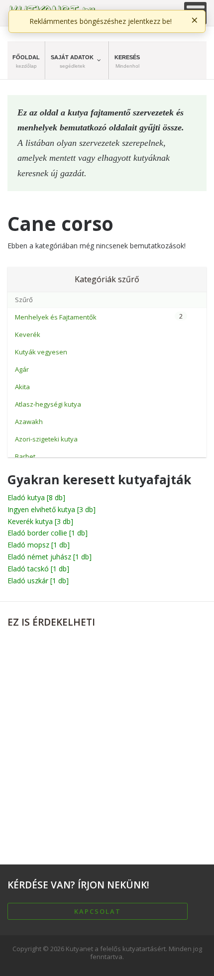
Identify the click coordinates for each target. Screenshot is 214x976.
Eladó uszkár (38, 580)
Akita (22, 386)
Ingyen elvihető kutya (51, 509)
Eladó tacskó (38, 568)
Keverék (27, 334)
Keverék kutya (40, 521)
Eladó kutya (36, 497)
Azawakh (29, 421)
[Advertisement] (107, 742)
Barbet (25, 456)
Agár (22, 369)
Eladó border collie (47, 533)
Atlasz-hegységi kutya (48, 404)
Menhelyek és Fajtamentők (56, 317)
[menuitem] (26, 60)
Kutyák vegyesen (41, 351)
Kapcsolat (97, 911)
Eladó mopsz (38, 544)
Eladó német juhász (49, 556)
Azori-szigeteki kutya (46, 438)
